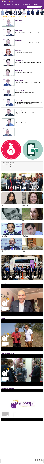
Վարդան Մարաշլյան (19, 100)
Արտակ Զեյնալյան (18, 20)
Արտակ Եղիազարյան (19, 129)
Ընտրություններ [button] (26, 4)
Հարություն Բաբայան (19, 80)
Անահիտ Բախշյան (18, 70)
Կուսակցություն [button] (6, 4)
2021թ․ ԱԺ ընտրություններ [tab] (8, 162)
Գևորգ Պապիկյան (18, 119)
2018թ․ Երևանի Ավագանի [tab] (8, 166)
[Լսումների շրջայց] (22, 267)
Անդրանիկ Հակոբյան (19, 110)
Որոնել (40, 7)
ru (12, 1)
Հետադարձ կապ (35, 4)
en (11, 1)
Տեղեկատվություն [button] (16, 4)
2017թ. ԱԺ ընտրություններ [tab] (8, 169)
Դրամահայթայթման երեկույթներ (7, 353)
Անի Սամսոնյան (18, 50)
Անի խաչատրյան (18, 40)
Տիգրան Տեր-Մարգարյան (20, 90)
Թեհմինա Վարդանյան (19, 60)
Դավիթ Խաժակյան (18, 30)
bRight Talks (3, 318)
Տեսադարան (3, 283)
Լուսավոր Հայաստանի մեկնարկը (7, 388)
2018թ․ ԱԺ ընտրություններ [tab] (8, 164)
